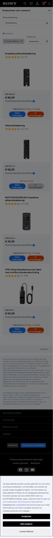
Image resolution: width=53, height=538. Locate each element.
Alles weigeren (26, 524)
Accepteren (26, 516)
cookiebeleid (20, 505)
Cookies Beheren (26, 531)
